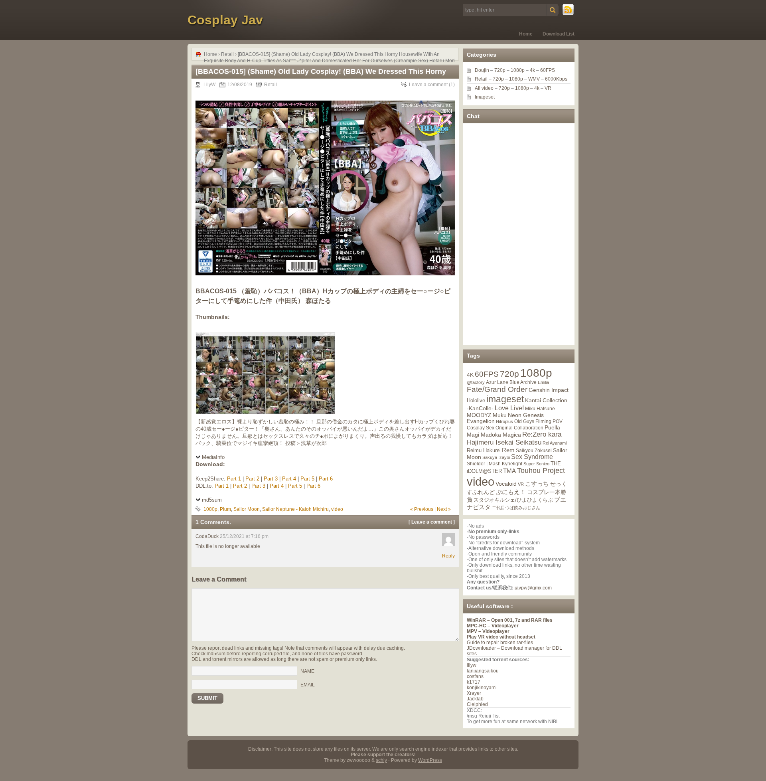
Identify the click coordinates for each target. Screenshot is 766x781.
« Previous (421, 509)
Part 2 (252, 479)
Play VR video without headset (501, 637)
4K (470, 375)
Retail (227, 54)
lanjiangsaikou (483, 671)
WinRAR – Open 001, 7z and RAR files (510, 620)
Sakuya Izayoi (496, 457)
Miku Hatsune (540, 408)
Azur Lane (497, 382)
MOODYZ (479, 415)
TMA (509, 470)
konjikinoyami (482, 687)
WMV (534, 79)
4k (532, 70)
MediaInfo (213, 457)
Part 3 (271, 479)
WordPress (430, 760)
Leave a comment (428, 84)
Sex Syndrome (532, 456)
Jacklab (475, 699)
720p (499, 70)
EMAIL (307, 684)
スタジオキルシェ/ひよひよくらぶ (513, 500)
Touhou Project (541, 471)
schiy (381, 760)
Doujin (482, 70)
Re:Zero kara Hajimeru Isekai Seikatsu (514, 438)
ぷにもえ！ (511, 492)
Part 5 (307, 479)
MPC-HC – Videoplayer (493, 626)
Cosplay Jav (225, 20)
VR (548, 88)
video (337, 509)
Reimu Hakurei (484, 450)
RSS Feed (568, 10)
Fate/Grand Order (497, 389)
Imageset (485, 97)
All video (484, 88)
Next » (444, 509)
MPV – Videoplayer (488, 631)
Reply (448, 556)
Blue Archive (523, 382)
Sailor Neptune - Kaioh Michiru (295, 509)
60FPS (547, 70)
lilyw (471, 665)
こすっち (537, 483)
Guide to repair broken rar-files (500, 642)
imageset (505, 399)
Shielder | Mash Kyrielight (494, 464)
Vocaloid (506, 483)
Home (526, 34)
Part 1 (234, 479)
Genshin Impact (549, 390)
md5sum (212, 500)
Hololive (476, 400)
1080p (210, 509)
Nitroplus (504, 421)
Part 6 (326, 479)
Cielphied (477, 704)
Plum (225, 509)
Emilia (543, 382)
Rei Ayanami (555, 443)
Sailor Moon (246, 509)
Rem (508, 450)
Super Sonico (536, 463)
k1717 (473, 682)
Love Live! (509, 408)
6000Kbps (556, 79)
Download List (558, 34)
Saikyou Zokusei (534, 450)
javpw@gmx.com (533, 588)
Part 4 (289, 479)
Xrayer (474, 693)
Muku (500, 415)
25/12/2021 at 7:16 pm (244, 536)
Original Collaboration (519, 428)
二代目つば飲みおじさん (516, 507)
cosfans (475, 676)
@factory (476, 382)
